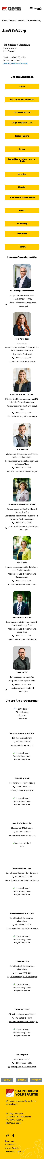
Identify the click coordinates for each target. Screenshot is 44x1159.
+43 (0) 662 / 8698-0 (14, 1120)
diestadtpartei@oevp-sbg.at (16, 64)
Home (4, 21)
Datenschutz (10, 1145)
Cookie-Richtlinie (12, 1148)
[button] (31, 9)
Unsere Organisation (17, 21)
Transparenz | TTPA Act (14, 1152)
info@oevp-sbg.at (13, 1123)
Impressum (9, 1141)
